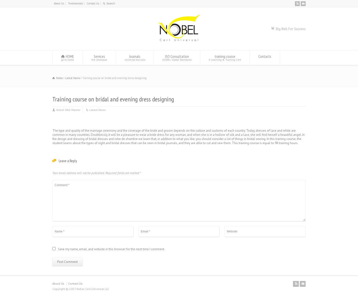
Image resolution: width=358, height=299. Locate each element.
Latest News (97, 110)
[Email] (303, 3)
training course (225, 57)
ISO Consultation (176, 57)
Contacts (264, 56)
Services (99, 57)
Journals (134, 57)
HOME (67, 57)
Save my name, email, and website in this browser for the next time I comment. (111, 249)
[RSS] (297, 3)
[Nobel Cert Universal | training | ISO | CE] (179, 41)
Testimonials (75, 3)
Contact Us (93, 3)
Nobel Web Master (68, 110)
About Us (59, 3)
